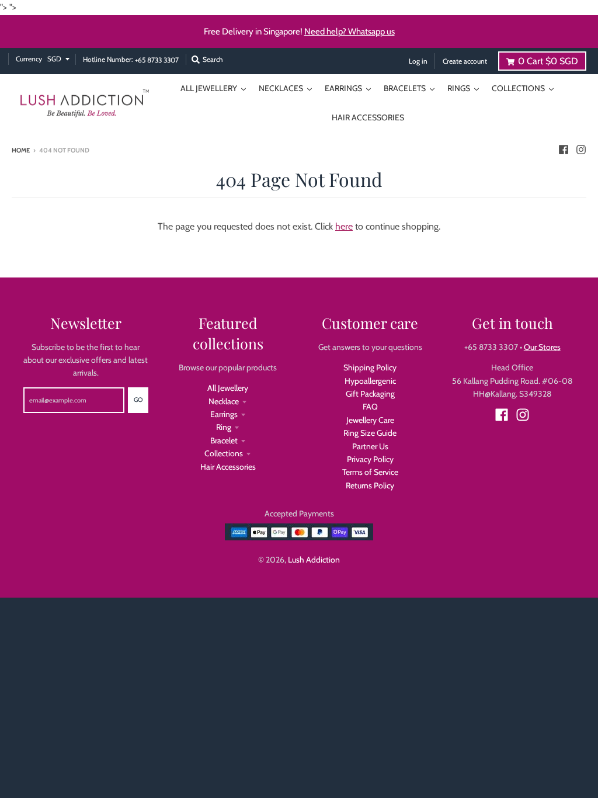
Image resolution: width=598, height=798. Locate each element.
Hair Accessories (228, 467)
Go (138, 399)
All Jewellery (227, 388)
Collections (223, 453)
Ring (223, 427)
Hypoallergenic (370, 381)
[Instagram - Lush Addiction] (581, 149)
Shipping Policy (370, 367)
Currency (29, 58)
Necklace (223, 401)
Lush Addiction (314, 559)
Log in (418, 61)
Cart (548, 61)
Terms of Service (370, 472)
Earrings (224, 414)
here (344, 226)
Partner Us (370, 446)
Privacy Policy (370, 459)
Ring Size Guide (370, 433)
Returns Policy (370, 485)
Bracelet (224, 440)
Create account (465, 61)
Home (21, 150)
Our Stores (542, 347)
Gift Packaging (370, 393)
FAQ (370, 406)
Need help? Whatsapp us (349, 31)
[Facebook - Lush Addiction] (563, 149)
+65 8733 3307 (157, 60)
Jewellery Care (370, 420)
